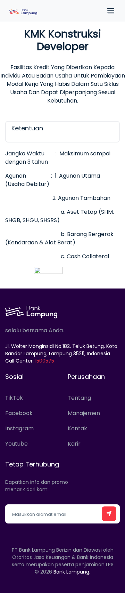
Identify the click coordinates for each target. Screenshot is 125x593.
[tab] (62, 132)
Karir (74, 444)
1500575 (44, 360)
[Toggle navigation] (109, 11)
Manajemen (84, 413)
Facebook (19, 413)
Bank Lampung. (71, 571)
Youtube (16, 444)
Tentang (79, 398)
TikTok (14, 398)
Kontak (77, 428)
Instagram (19, 428)
